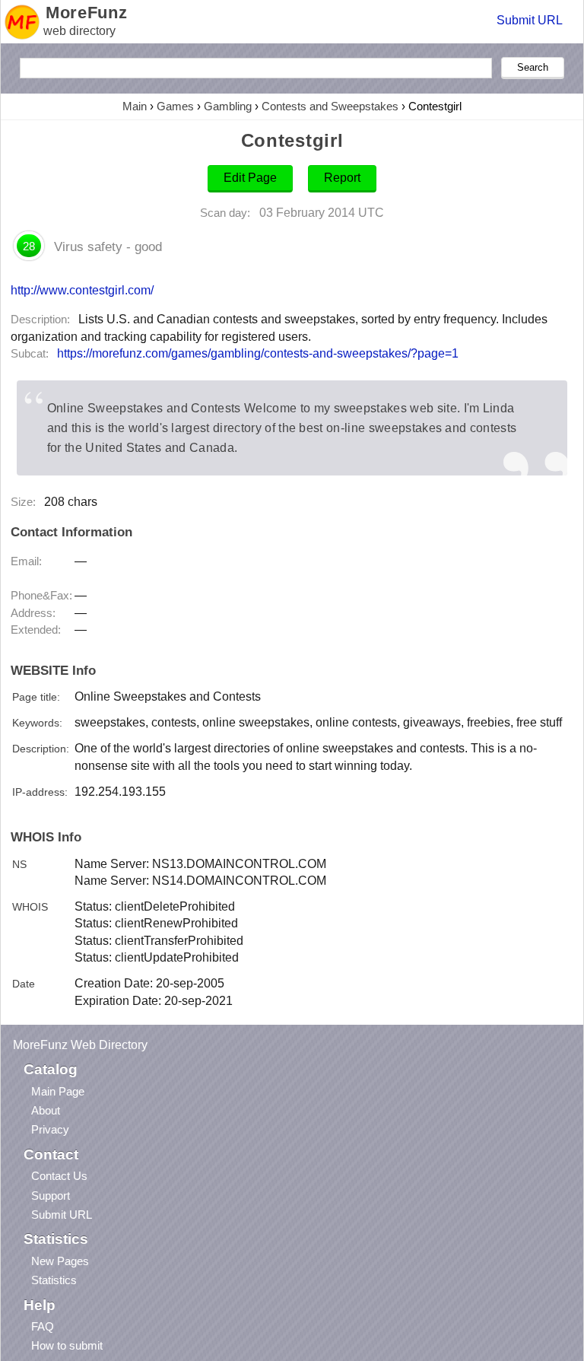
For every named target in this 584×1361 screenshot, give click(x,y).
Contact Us (59, 1175)
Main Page (57, 1091)
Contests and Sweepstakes (330, 106)
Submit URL (530, 20)
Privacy (50, 1129)
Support (50, 1195)
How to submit (67, 1345)
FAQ (42, 1326)
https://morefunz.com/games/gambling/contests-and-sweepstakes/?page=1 (258, 353)
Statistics (54, 1280)
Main (134, 106)
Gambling (228, 106)
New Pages (60, 1260)
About (45, 1110)
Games (175, 106)
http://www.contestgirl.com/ (82, 290)
